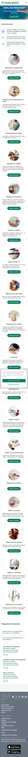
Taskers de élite (6, 710)
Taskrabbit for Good (7, 725)
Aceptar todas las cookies (14, 380)
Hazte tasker (5, 705)
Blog (2, 727)
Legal (3, 732)
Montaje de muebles (9, 648)
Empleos (3, 720)
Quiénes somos (6, 718)
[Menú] (26, 3)
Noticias (3, 724)
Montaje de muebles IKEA (10, 650)
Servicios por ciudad (7, 706)
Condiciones (5, 730)
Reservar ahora (14, 78)
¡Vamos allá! (14, 17)
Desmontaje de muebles (10, 652)
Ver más (5, 655)
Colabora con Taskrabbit (8, 722)
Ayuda (3, 712)
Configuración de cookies (9, 735)
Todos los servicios (7, 708)
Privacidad (13, 730)
